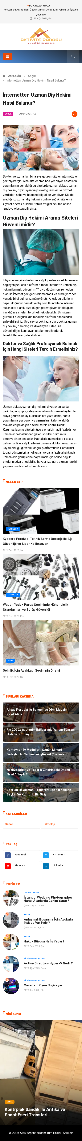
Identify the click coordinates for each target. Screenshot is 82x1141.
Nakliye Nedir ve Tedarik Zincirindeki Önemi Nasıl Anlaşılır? (41, 9)
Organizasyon (31, 893)
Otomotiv (13, 595)
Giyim (10, 661)
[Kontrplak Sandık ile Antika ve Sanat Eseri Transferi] (41, 1072)
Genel (9, 824)
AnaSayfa (14, 76)
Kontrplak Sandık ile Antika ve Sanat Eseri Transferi (35, 1111)
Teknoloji (13, 529)
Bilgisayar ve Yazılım (34, 959)
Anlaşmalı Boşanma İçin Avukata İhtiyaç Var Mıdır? (48, 921)
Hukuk (27, 915)
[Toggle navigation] (7, 56)
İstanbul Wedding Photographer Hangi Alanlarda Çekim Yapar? (48, 899)
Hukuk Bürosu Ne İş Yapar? (44, 941)
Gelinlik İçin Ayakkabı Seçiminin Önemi (31, 670)
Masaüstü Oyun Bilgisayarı (43, 985)
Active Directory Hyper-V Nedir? (48, 963)
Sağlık (32, 76)
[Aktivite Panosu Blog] (41, 35)
